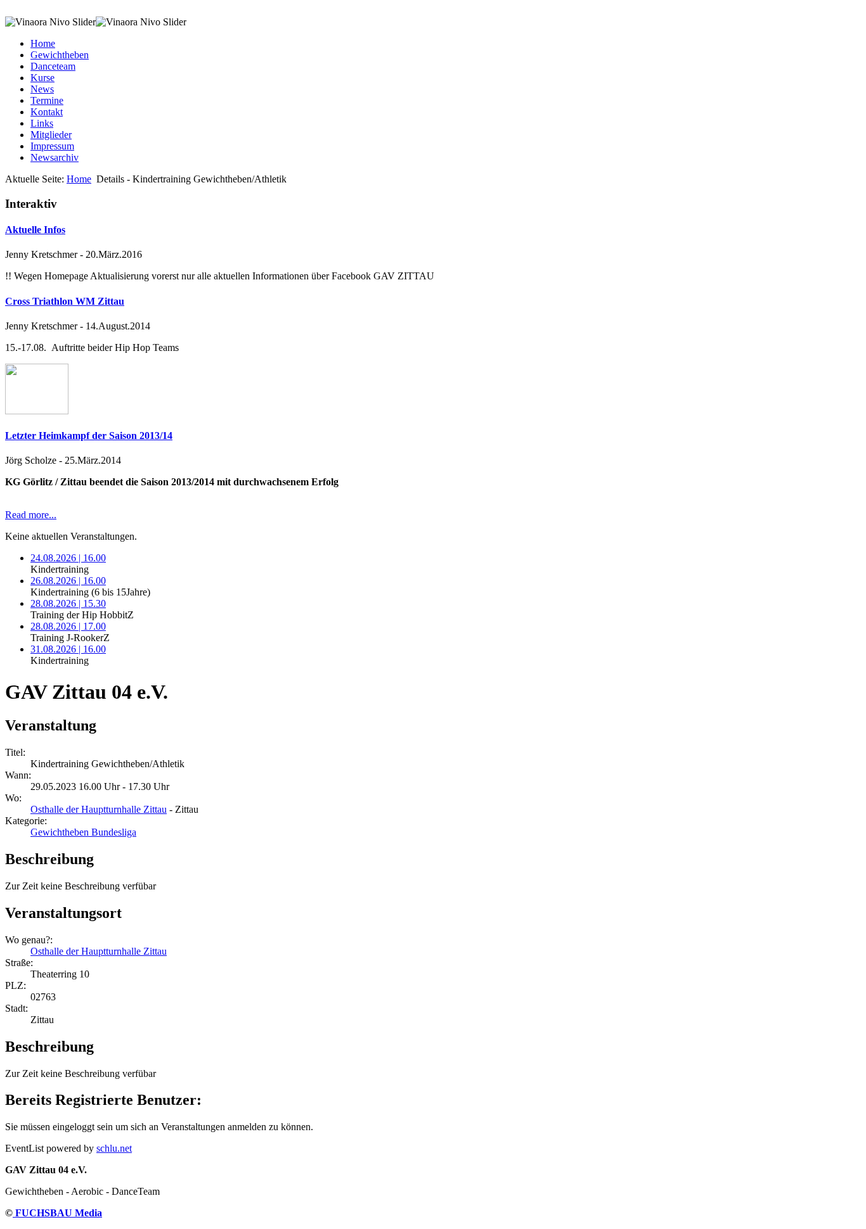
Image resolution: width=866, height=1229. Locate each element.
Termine (46, 100)
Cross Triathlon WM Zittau (64, 301)
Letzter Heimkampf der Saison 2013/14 (88, 435)
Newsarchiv (54, 157)
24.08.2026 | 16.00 (68, 557)
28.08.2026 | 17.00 (68, 626)
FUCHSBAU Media (57, 1212)
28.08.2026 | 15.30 (68, 603)
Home (42, 43)
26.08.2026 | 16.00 (68, 580)
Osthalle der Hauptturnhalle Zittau (98, 809)
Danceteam (52, 66)
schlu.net (114, 1148)
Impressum (52, 146)
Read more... (30, 514)
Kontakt (46, 111)
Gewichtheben (59, 54)
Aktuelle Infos (35, 229)
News (42, 89)
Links (41, 123)
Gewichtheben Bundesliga (83, 832)
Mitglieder (51, 134)
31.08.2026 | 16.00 (68, 649)
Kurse (42, 77)
